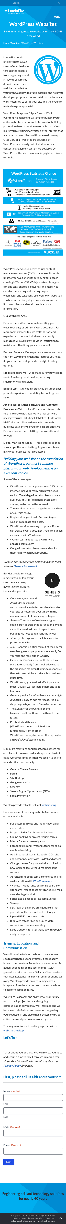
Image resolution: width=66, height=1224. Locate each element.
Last (5, 1116)
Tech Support (49, 1221)
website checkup (13, 1030)
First (5, 1103)
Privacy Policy (12, 1065)
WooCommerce (42, 881)
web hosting (49, 804)
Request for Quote (33, 1221)
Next (8, 1161)
